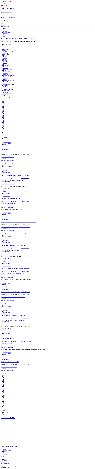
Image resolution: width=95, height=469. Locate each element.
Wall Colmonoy (7, 88)
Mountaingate (6, 76)
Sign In (5, 3)
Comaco (5, 53)
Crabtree (5, 54)
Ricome (5, 81)
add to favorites (6, 149)
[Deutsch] (4, 5)
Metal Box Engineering (8, 75)
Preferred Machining (8, 80)
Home (4, 28)
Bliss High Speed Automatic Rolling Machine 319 (15, 175)
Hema (4, 63)
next (4, 134)
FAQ (4, 36)
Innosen (5, 66)
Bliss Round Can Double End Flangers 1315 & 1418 (15, 292)
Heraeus (5, 64)
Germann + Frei (7, 60)
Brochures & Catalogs (25, 154)
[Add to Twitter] (7, 142)
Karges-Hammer (7, 69)
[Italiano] (6, 5)
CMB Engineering (7, 51)
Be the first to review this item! (7, 160)
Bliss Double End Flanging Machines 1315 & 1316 (15, 315)
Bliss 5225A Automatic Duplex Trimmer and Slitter (15, 268)
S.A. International (7, 83)
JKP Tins (5, 68)
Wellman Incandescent (8, 89)
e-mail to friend (6, 146)
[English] (1, 5)
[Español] (2, 5)
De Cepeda (6, 55)
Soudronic (5, 86)
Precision (5, 79)
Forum (4, 34)
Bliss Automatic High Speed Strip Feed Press (13, 245)
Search (2, 26)
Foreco (5, 59)
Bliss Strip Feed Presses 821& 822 (10, 198)
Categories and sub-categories (16, 38)
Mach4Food (6, 71)
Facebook (14, 446)
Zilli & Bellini (6, 90)
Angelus (5, 46)
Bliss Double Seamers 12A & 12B (10, 362)
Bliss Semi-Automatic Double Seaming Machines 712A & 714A (18, 222)
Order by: (3, 92)
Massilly (5, 73)
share (4, 144)
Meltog (5, 74)
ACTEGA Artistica (7, 44)
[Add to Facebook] (7, 143)
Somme (5, 85)
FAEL (4, 56)
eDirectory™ (8, 463)
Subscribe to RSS (4, 94)
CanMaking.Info (8, 8)
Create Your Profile (7, 1)
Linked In (8, 446)
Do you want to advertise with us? (8, 17)
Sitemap (5, 452)
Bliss (4, 48)
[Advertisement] (7, 437)
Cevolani (5, 50)
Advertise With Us (7, 32)
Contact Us (5, 33)
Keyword (4, 20)
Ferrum (5, 58)
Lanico (5, 70)
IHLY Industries (7, 65)
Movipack (5, 78)
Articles (5, 31)
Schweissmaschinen (7, 84)
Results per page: (4, 95)
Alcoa (4, 45)
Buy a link (3, 428)
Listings (5, 29)
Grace (4, 61)
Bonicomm (5, 49)
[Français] (3, 5)
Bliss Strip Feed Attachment (8, 152)
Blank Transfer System (7, 338)
